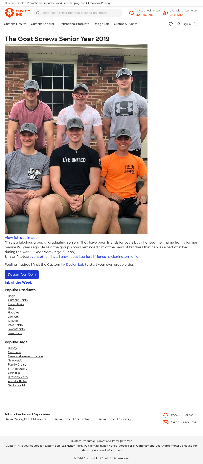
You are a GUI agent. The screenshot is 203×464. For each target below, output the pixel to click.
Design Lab (75, 265)
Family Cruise (17, 364)
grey (64, 257)
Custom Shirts (18, 300)
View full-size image (21, 238)
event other (39, 257)
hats (54, 257)
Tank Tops (15, 333)
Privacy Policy (74, 445)
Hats (11, 308)
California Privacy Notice (101, 445)
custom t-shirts (54, 445)
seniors (86, 257)
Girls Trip (14, 373)
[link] (17, 13)
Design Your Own (22, 274)
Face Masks (16, 304)
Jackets (13, 316)
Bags (11, 296)
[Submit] (37, 13)
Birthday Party (18, 377)
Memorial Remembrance (25, 356)
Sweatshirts (16, 329)
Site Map (126, 441)
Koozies (13, 321)
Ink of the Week (18, 282)
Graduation (16, 360)
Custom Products (82, 441)
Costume (14, 352)
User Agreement (167, 445)
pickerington (118, 257)
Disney (12, 348)
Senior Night (16, 385)
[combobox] (78, 13)
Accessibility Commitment (136, 445)
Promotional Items (108, 441)
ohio (134, 257)
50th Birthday (17, 369)
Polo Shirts (15, 325)
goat (74, 257)
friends (100, 257)
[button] (183, 15)
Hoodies (13, 312)
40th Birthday (17, 381)
